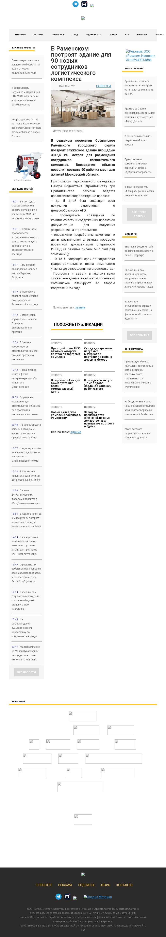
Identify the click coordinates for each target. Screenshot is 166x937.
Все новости (26, 672)
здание (80, 307)
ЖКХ (127, 35)
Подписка (86, 885)
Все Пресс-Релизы (139, 214)
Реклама (65, 885)
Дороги (113, 35)
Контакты (124, 885)
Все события (139, 335)
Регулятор (20, 35)
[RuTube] (84, 6)
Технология (58, 35)
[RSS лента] (92, 6)
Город (75, 35)
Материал (39, 35)
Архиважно (142, 35)
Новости (103, 86)
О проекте (43, 885)
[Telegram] (75, 6)
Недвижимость (93, 35)
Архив (105, 885)
